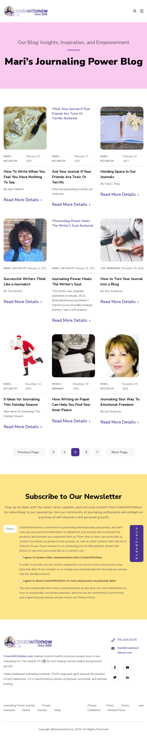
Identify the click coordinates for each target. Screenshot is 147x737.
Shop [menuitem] (57, 710)
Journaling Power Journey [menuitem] (19, 705)
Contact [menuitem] (42, 710)
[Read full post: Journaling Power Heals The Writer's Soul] (73, 240)
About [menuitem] (26, 710)
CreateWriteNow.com (18, 656)
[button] (134, 11)
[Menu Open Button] (141, 11)
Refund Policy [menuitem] (116, 710)
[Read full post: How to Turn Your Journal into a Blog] (121, 240)
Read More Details (23, 200)
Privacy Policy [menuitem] (100, 705)
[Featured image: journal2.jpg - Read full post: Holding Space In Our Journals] (121, 128)
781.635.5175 (127, 640)
